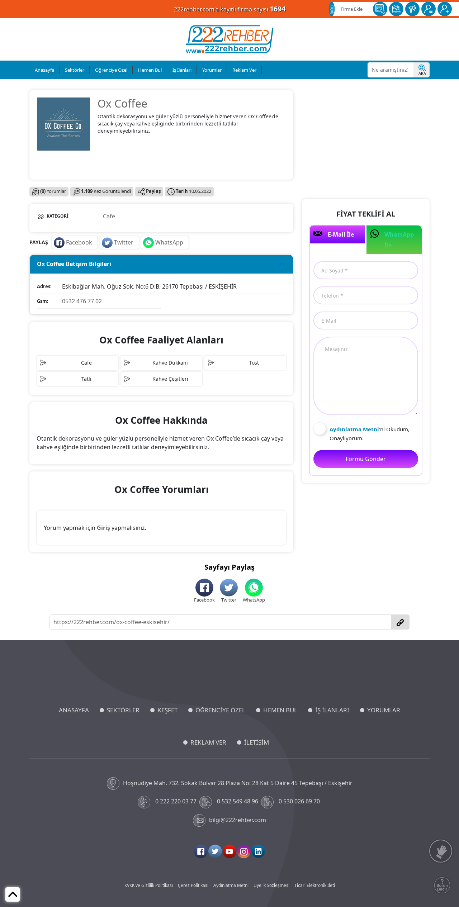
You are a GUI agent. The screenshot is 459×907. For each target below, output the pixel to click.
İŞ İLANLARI (332, 710)
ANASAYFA (74, 710)
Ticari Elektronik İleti (314, 885)
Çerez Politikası (193, 885)
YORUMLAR (383, 710)
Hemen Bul (150, 70)
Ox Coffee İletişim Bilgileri (74, 264)
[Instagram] (244, 851)
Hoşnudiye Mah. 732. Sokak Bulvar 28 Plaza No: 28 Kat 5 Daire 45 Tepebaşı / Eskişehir (237, 783)
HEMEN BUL (280, 710)
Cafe (109, 216)
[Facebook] (201, 851)
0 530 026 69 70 (299, 801)
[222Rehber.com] (229, 39)
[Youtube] (229, 851)
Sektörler (74, 70)
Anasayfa (44, 70)
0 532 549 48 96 (238, 801)
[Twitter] (215, 851)
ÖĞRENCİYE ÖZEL (220, 710)
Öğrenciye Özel (111, 70)
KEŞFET (167, 710)
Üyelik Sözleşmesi (271, 885)
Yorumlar (212, 70)
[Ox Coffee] (63, 123)
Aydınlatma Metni (231, 885)
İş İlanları (181, 70)
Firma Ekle (352, 9)
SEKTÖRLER (123, 710)
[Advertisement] (366, 140)
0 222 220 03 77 (176, 801)
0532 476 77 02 (82, 301)
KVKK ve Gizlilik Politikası (148, 885)
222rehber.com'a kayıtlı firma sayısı (229, 9)
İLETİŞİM (256, 742)
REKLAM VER (208, 742)
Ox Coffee (122, 103)
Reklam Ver (244, 70)
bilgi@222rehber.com (237, 820)
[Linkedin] (258, 851)
